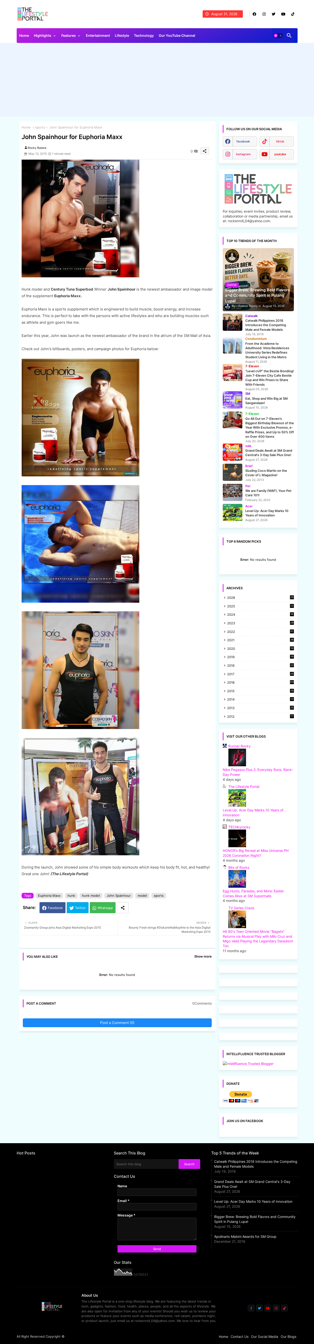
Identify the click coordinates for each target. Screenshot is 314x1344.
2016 (260, 682)
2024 (260, 615)
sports (40, 127)
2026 (260, 598)
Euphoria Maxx (49, 895)
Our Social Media (264, 1336)
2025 (260, 606)
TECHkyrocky (239, 827)
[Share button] (123, 907)
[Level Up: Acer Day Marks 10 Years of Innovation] (232, 512)
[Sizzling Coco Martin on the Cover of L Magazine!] (232, 472)
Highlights (42, 35)
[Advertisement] (157, 81)
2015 (260, 691)
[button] (278, 35)
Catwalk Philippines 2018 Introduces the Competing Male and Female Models (255, 1163)
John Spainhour (119, 895)
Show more (203, 956)
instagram (243, 154)
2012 (260, 717)
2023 (260, 623)
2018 (260, 666)
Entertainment (98, 35)
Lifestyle (122, 35)
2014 (260, 699)
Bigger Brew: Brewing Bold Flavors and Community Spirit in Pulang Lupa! (255, 1219)
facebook (243, 141)
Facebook (55, 908)
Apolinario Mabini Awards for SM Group (245, 1236)
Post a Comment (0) (117, 1022)
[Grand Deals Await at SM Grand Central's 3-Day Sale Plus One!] (232, 452)
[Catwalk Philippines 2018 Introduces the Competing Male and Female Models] (232, 322)
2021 (260, 640)
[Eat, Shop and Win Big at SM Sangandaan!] (232, 400)
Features (68, 35)
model (142, 895)
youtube (280, 154)
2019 (260, 657)
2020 (260, 649)
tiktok (280, 141)
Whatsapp (105, 908)
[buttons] (254, 14)
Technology (144, 35)
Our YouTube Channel (177, 35)
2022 (260, 632)
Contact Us (240, 1336)
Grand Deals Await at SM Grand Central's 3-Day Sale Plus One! (252, 1184)
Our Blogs (288, 1336)
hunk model (91, 895)
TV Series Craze (241, 908)
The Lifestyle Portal (243, 786)
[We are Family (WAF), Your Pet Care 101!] (232, 492)
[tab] (24, 36)
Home (24, 35)
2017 (260, 674)
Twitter (80, 908)
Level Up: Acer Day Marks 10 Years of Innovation (253, 1201)
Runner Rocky (239, 746)
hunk (71, 895)
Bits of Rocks (238, 867)
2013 (260, 708)
